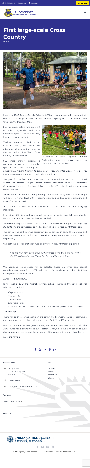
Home (6, 41)
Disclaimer (66, 452)
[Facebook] (37, 447)
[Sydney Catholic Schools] (45, 439)
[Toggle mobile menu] (85, 12)
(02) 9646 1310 (13, 380)
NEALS (74, 452)
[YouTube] (42, 447)
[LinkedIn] (47, 447)
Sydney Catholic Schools (29, 452)
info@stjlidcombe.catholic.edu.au (22, 386)
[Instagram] (52, 447)
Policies (59, 452)
